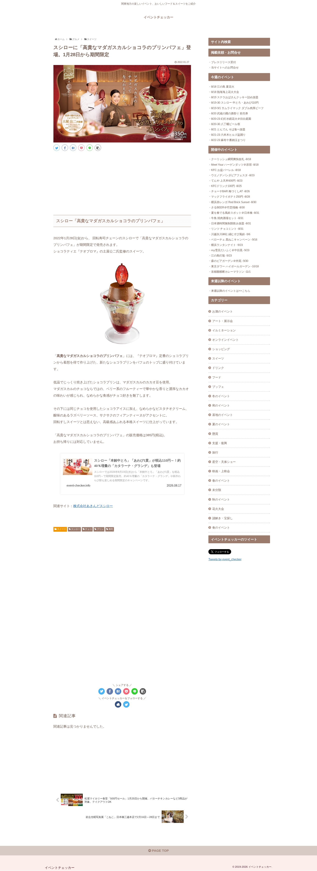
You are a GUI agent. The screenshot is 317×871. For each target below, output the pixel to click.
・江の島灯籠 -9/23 (220, 255)
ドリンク (218, 367)
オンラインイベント (225, 339)
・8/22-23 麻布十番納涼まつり (227, 140)
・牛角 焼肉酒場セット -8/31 (225, 218)
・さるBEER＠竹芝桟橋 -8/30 (226, 207)
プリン (99, 529)
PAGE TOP (160, 850)
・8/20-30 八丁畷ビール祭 (224, 124)
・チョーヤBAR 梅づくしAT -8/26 (229, 191)
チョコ (88, 529)
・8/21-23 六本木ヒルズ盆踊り (227, 134)
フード (216, 377)
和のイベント (221, 405)
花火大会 (218, 508)
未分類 (216, 489)
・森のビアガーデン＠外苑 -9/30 (228, 260)
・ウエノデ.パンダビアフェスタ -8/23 (231, 175)
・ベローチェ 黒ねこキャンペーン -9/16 (232, 239)
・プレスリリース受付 (222, 62)
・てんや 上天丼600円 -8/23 (225, 180)
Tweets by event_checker (224, 559)
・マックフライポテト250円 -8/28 (229, 196)
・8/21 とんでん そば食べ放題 (226, 129)
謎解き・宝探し (222, 518)
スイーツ (61, 529)
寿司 (110, 529)
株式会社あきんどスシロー (93, 506)
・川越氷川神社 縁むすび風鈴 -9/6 (229, 234)
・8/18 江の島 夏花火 (221, 86)
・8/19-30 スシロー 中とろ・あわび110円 (233, 102)
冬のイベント (221, 396)
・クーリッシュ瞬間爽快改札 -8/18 (229, 159)
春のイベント (221, 480)
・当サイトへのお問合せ (223, 67)
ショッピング (221, 349)
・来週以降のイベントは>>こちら (229, 290)
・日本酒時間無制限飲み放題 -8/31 (229, 223)
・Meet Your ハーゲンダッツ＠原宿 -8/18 (233, 164)
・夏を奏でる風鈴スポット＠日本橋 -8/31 (233, 212)
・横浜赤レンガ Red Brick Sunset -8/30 (232, 202)
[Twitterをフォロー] (126, 704)
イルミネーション (224, 330)
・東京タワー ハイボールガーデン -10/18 (233, 266)
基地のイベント (222, 414)
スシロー (75, 529)
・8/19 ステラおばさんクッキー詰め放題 (233, 97)
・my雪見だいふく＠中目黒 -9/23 (228, 250)
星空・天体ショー (224, 461)
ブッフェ (218, 386)
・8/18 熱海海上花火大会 (223, 91)
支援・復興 (219, 443)
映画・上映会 (221, 471)
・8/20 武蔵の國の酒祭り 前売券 (228, 113)
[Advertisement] (122, 181)
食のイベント (221, 527)
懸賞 (215, 433)
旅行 (215, 452)
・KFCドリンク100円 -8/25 (225, 185)
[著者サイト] (118, 704)
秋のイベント (221, 499)
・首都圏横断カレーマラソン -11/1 (229, 271)
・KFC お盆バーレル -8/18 (224, 169)
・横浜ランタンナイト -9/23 (225, 244)
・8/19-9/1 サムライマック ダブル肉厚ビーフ (236, 108)
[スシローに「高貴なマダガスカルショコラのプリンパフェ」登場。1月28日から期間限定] (73, 147)
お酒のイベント (222, 311)
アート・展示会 (222, 321)
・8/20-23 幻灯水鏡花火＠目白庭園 (229, 118)
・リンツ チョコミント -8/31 (225, 228)
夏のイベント (221, 424)
